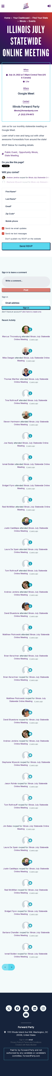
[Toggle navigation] (3, 6)
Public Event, (11, 152)
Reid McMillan (8, 507)
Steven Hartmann (12, 421)
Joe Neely (8, 443)
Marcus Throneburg (11, 336)
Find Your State (40, 18)
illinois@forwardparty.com (26, 110)
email (31, 1040)
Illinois (23, 21)
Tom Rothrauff (11, 570)
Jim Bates (7, 826)
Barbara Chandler (11, 932)
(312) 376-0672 (27, 114)
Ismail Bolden (8, 464)
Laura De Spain (11, 549)
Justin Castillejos (11, 528)
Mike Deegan (8, 358)
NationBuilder (31, 1045)
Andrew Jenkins (12, 177)
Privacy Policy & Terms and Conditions (26, 1042)
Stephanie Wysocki (10, 762)
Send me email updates (15, 228)
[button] (49, 6)
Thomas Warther (11, 379)
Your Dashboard (21, 18)
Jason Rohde (11, 783)
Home (7, 18)
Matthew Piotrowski (12, 634)
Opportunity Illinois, (28, 152)
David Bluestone (11, 613)
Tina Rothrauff (11, 400)
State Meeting (12, 155)
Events (32, 21)
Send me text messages (16, 233)
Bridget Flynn (8, 485)
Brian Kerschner (11, 656)
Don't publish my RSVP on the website (23, 239)
